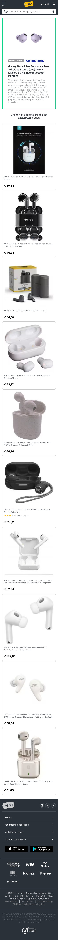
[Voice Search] (53, 11)
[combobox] (29, 11)
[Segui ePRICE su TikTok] (53, 805)
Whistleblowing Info (34, 904)
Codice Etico (27, 901)
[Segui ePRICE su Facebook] (47, 805)
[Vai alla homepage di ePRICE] (8, 805)
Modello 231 (11, 901)
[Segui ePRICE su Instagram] (42, 805)
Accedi (45, 4)
